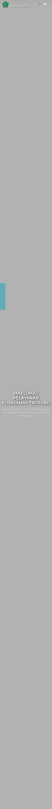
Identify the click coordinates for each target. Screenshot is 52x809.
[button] (2, 404)
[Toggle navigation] (45, 4)
